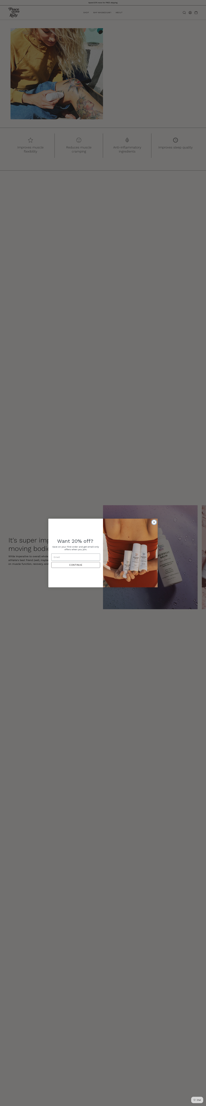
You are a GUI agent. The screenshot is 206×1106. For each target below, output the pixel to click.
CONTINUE (75, 564)
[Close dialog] (154, 522)
